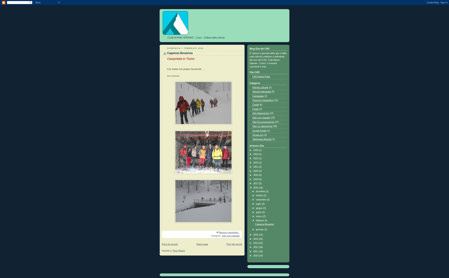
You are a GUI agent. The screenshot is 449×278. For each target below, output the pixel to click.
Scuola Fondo (259, 131)
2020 (256, 171)
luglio (259, 204)
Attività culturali (260, 87)
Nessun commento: (229, 232)
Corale (255, 105)
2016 (256, 188)
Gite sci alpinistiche (262, 126)
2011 (256, 251)
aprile (259, 212)
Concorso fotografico (262, 100)
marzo (259, 216)
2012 (256, 247)
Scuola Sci (257, 135)
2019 (256, 175)
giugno (259, 208)
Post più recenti (170, 244)
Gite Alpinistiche (260, 113)
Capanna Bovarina (180, 53)
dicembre (261, 191)
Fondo (255, 109)
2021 (256, 167)
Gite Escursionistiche (263, 122)
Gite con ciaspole (231, 236)
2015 (256, 235)
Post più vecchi (234, 244)
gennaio (260, 229)
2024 (256, 154)
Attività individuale (261, 92)
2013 (256, 243)
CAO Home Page (261, 76)
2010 (256, 255)
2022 (256, 162)
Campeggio (258, 96)
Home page (202, 244)
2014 (256, 239)
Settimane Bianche (262, 139)
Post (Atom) (179, 251)
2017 (256, 183)
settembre (261, 199)
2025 (256, 150)
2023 (256, 158)
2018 (256, 179)
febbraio (260, 220)
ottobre (260, 195)
